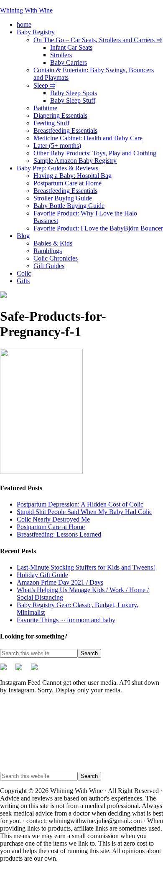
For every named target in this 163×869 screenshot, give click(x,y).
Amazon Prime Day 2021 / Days (60, 582)
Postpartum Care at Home (51, 526)
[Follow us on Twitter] (6, 670)
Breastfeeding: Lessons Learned (59, 534)
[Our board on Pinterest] (22, 670)
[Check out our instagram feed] (37, 670)
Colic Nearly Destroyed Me (53, 519)
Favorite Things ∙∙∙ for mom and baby (66, 619)
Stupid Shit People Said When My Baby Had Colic (84, 511)
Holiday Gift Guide (42, 574)
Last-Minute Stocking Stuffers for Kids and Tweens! (86, 567)
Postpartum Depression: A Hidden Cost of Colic (80, 504)
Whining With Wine (26, 10)
